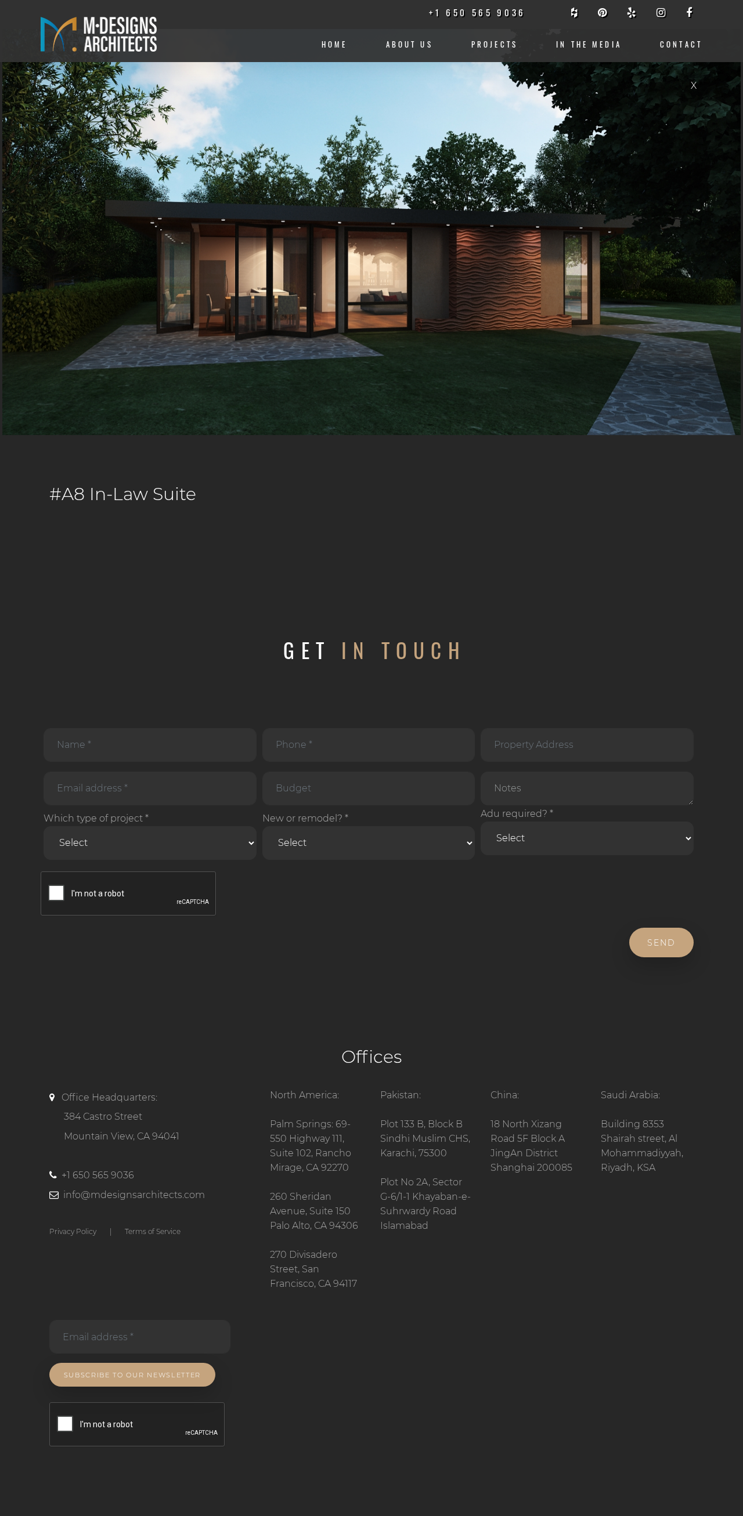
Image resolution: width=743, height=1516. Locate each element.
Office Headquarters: (120, 1117)
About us (409, 44)
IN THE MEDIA (589, 44)
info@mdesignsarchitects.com (134, 1194)
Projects (494, 44)
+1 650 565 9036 (98, 1175)
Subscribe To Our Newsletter (132, 1375)
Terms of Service (153, 1231)
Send (661, 943)
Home (335, 44)
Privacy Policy (72, 1231)
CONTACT (681, 44)
